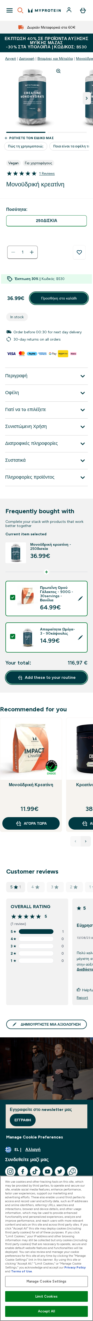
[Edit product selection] (80, 598)
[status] (22, 252)
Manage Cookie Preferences (34, 1137)
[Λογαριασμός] (69, 10)
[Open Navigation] (9, 10)
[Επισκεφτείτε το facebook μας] (23, 1171)
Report (82, 997)
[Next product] (86, 841)
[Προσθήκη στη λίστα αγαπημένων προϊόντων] (79, 252)
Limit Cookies (46, 1296)
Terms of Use (21, 1271)
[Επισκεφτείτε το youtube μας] (47, 1171)
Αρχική (10, 58)
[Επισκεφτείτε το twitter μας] (60, 1171)
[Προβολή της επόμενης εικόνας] (87, 98)
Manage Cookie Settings (47, 1281)
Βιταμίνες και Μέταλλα (55, 58)
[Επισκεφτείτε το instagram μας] (10, 1171)
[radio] (46, 220)
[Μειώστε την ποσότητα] (13, 252)
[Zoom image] (58, 71)
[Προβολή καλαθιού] (83, 10)
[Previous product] (75, 841)
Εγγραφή (22, 1120)
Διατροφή (26, 58)
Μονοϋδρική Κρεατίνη (31, 785)
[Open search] (20, 10)
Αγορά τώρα (35, 823)
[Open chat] (72, 1171)
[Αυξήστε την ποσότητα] (31, 252)
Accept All (46, 1311)
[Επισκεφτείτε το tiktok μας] (35, 1171)
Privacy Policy (75, 1267)
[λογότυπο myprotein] (44, 10)
